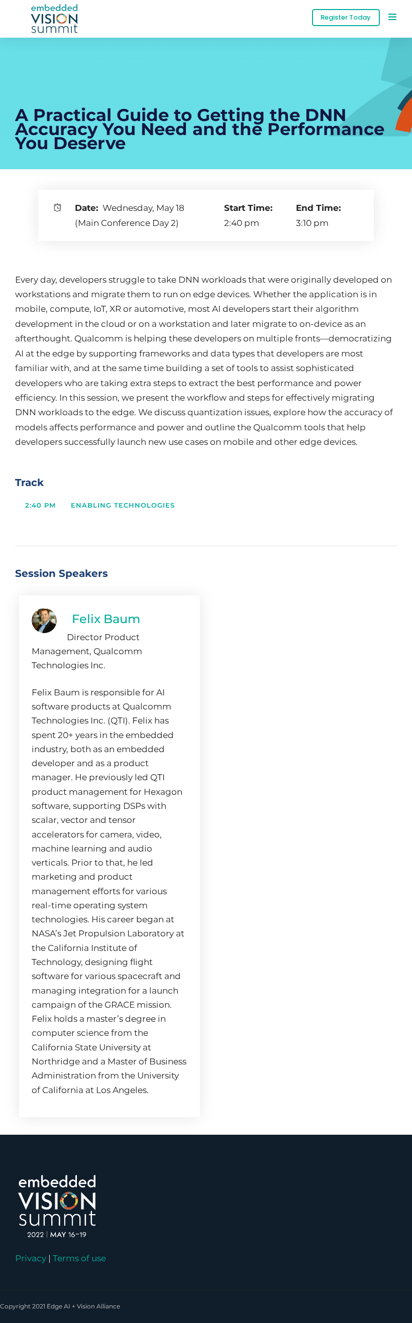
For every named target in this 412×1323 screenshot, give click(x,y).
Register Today (346, 17)
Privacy (30, 1258)
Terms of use (79, 1258)
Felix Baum (106, 619)
